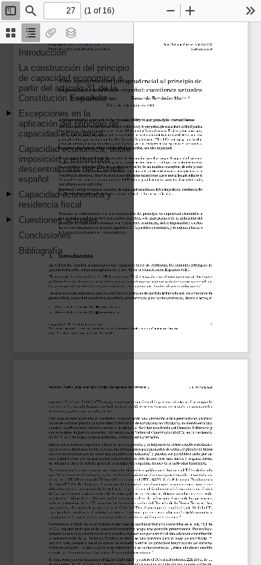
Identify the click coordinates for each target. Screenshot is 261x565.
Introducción (42, 53)
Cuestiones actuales (58, 220)
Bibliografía (40, 251)
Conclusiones (45, 235)
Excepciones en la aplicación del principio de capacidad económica (68, 123)
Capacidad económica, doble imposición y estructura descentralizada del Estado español (74, 164)
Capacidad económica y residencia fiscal (65, 199)
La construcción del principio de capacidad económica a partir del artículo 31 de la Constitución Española (74, 83)
